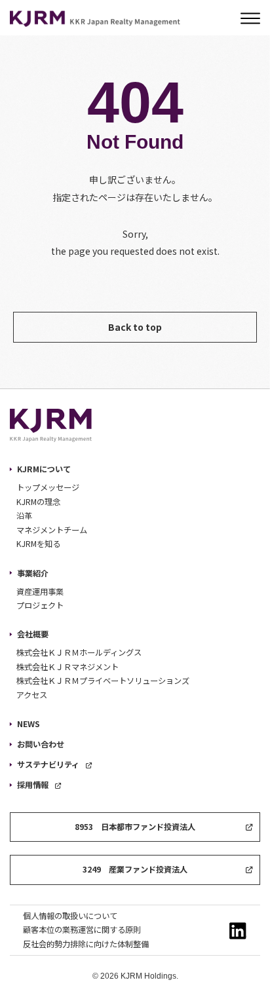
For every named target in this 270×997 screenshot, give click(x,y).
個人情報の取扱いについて (70, 916)
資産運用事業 (40, 591)
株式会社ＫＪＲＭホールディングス (79, 652)
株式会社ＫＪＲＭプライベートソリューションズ (102, 681)
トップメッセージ (47, 487)
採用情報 (32, 785)
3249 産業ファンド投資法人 (135, 869)
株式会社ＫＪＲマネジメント (67, 667)
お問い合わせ (40, 744)
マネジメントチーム (51, 530)
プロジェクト (40, 605)
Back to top (135, 326)
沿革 (24, 515)
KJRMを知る (38, 544)
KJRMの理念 (38, 502)
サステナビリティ (48, 764)
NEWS (28, 724)
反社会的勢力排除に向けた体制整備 (86, 944)
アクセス (31, 695)
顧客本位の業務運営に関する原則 (82, 929)
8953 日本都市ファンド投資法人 (135, 827)
